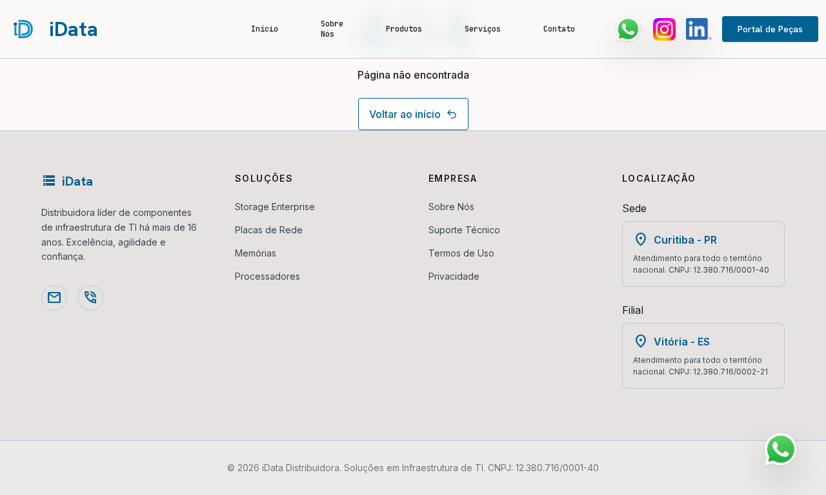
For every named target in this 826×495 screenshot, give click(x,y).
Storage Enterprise (275, 206)
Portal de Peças (770, 29)
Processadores (267, 276)
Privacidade (453, 276)
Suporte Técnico (464, 229)
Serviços (483, 29)
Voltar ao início (405, 114)
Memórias (255, 253)
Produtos (404, 29)
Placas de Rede (269, 229)
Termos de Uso (461, 253)
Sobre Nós (332, 29)
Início (264, 29)
